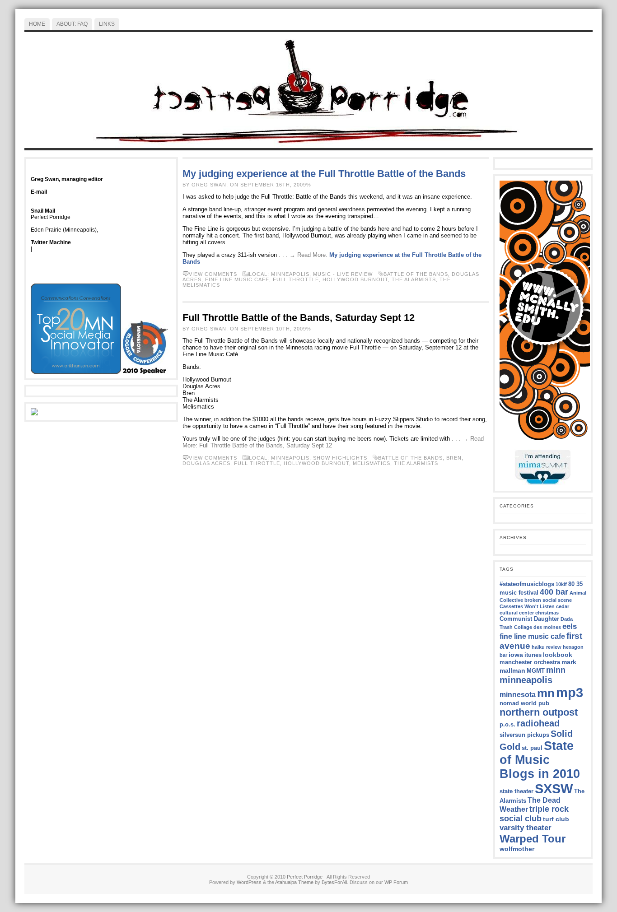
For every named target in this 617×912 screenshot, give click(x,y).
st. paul (532, 748)
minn (556, 670)
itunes (533, 655)
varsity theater (526, 828)
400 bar (554, 591)
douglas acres (206, 463)
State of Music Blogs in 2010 (540, 760)
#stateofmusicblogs (527, 584)
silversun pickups (524, 735)
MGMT (536, 671)
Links (107, 24)
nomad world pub (524, 703)
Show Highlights (340, 458)
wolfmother (517, 848)
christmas (547, 612)
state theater (516, 791)
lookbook (557, 654)
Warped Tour (533, 839)
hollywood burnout (355, 279)
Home (37, 24)
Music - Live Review (343, 274)
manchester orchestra (530, 662)
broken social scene (548, 600)
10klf (561, 584)
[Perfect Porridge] (308, 90)
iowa (516, 654)
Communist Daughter (529, 619)
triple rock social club (534, 814)
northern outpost (539, 712)
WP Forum (396, 882)
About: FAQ (72, 24)
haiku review (546, 647)
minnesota (518, 694)
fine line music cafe (237, 279)
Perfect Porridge (305, 876)
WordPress (249, 882)
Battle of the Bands (415, 274)
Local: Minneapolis (279, 274)
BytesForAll (334, 882)
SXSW (554, 788)
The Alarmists (414, 279)
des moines (547, 627)
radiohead (538, 723)
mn (546, 693)
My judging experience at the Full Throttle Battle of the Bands (324, 173)
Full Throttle (296, 279)
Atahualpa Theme (294, 882)
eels (569, 626)
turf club (556, 819)
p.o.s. (507, 724)
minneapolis (526, 680)
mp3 (569, 692)
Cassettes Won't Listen (527, 606)
